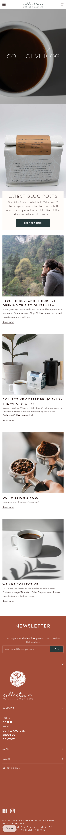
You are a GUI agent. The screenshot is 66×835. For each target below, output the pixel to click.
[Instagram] (12, 806)
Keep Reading (33, 223)
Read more (8, 322)
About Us (8, 734)
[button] (33, 664)
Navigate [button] (8, 708)
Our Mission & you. (20, 498)
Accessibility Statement (20, 826)
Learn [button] (6, 758)
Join (56, 649)
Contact (8, 739)
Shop (5, 726)
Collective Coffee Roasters (26, 820)
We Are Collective (20, 584)
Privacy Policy (13, 823)
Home (6, 718)
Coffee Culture (13, 730)
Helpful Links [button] (11, 768)
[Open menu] (7, 4)
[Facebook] (4, 806)
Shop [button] (5, 749)
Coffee (7, 722)
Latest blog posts (33, 196)
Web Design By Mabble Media (24, 830)
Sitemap (46, 826)
